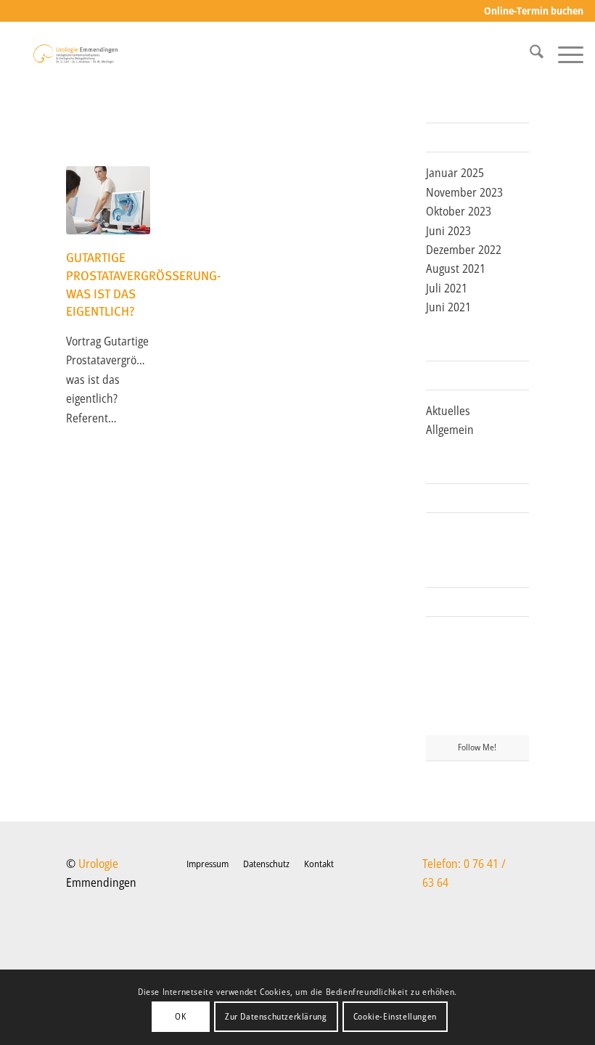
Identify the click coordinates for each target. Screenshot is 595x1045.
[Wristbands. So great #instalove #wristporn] (513, 680)
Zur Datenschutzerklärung (276, 1016)
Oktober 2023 (458, 211)
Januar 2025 (455, 173)
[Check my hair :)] (513, 717)
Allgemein (450, 430)
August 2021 (455, 268)
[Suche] (529, 53)
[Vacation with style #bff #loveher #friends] (477, 645)
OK (180, 1016)
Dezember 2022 (463, 250)
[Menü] (563, 53)
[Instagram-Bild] (513, 644)
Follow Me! (477, 747)
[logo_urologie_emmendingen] (75, 54)
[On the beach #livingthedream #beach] (477, 681)
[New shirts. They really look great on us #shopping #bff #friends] (442, 644)
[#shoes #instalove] (442, 717)
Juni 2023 (448, 231)
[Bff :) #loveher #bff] (442, 680)
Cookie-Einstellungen (395, 1016)
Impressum (207, 863)
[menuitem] (530, 11)
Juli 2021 (446, 288)
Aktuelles (448, 411)
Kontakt (319, 863)
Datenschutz (266, 863)
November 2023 (464, 192)
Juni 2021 (448, 307)
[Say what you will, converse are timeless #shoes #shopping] (477, 718)
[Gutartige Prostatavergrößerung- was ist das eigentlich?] (108, 200)
